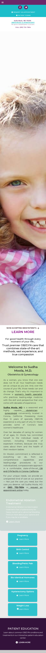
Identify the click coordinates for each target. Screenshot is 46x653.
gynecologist (11, 413)
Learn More (14, 522)
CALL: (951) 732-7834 (23, 27)
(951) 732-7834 (16, 487)
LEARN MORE (23, 332)
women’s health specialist (28, 394)
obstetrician (29, 410)
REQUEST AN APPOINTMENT (24, 12)
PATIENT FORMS (24, 15)
